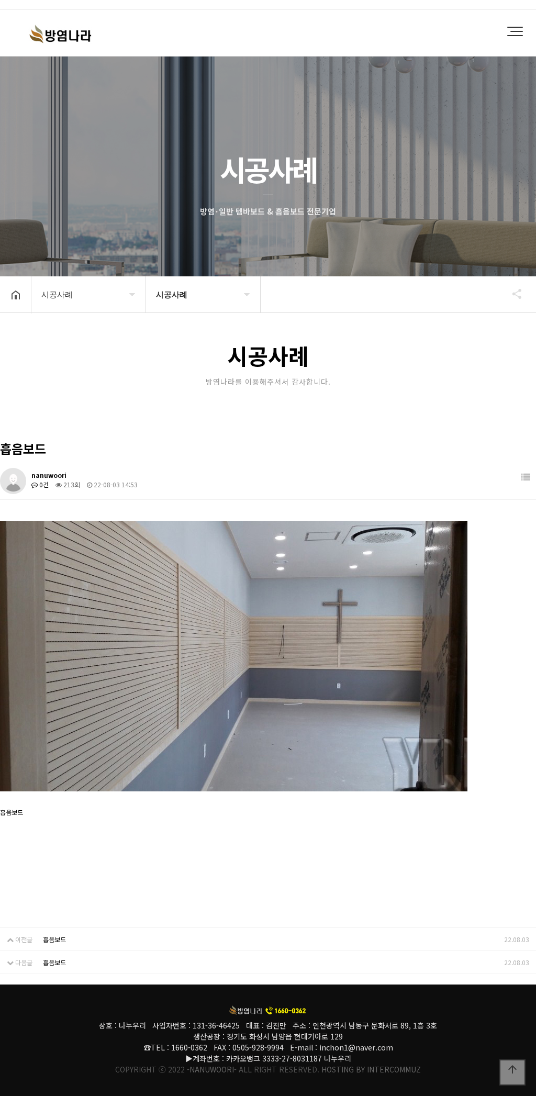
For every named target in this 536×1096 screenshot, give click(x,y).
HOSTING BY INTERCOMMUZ (371, 1069)
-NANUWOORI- (212, 1069)
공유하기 (512, 294)
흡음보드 (54, 939)
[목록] (525, 477)
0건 (43, 484)
